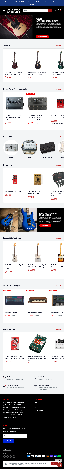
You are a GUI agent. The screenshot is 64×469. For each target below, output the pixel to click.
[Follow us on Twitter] (7, 456)
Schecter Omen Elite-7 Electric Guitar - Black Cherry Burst (13, 73)
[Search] (50, 10)
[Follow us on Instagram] (11, 456)
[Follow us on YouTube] (14, 456)
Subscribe (9, 441)
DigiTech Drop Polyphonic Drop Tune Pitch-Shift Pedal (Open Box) (14, 357)
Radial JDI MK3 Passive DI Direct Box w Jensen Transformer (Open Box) (37, 358)
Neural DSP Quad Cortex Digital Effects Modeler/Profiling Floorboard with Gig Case (36, 117)
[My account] (56, 10)
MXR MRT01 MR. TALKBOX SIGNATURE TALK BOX (35, 193)
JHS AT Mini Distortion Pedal (13, 192)
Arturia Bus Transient (11, 312)
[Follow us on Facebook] (4, 456)
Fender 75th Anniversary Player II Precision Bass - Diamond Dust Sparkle (14, 266)
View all (58, 45)
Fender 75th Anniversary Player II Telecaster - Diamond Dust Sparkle (37, 266)
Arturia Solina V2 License (35, 312)
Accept (55, 463)
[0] (59, 10)
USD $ (5, 449)
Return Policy (39, 410)
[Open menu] (4, 10)
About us (37, 407)
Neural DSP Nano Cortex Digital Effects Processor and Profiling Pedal (13, 117)
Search (37, 402)
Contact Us (38, 405)
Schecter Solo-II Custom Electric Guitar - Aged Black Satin (37, 73)
